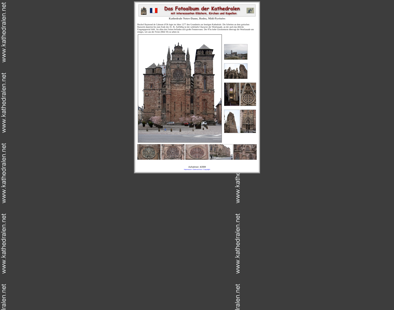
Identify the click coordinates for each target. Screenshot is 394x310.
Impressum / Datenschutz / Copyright (197, 169)
